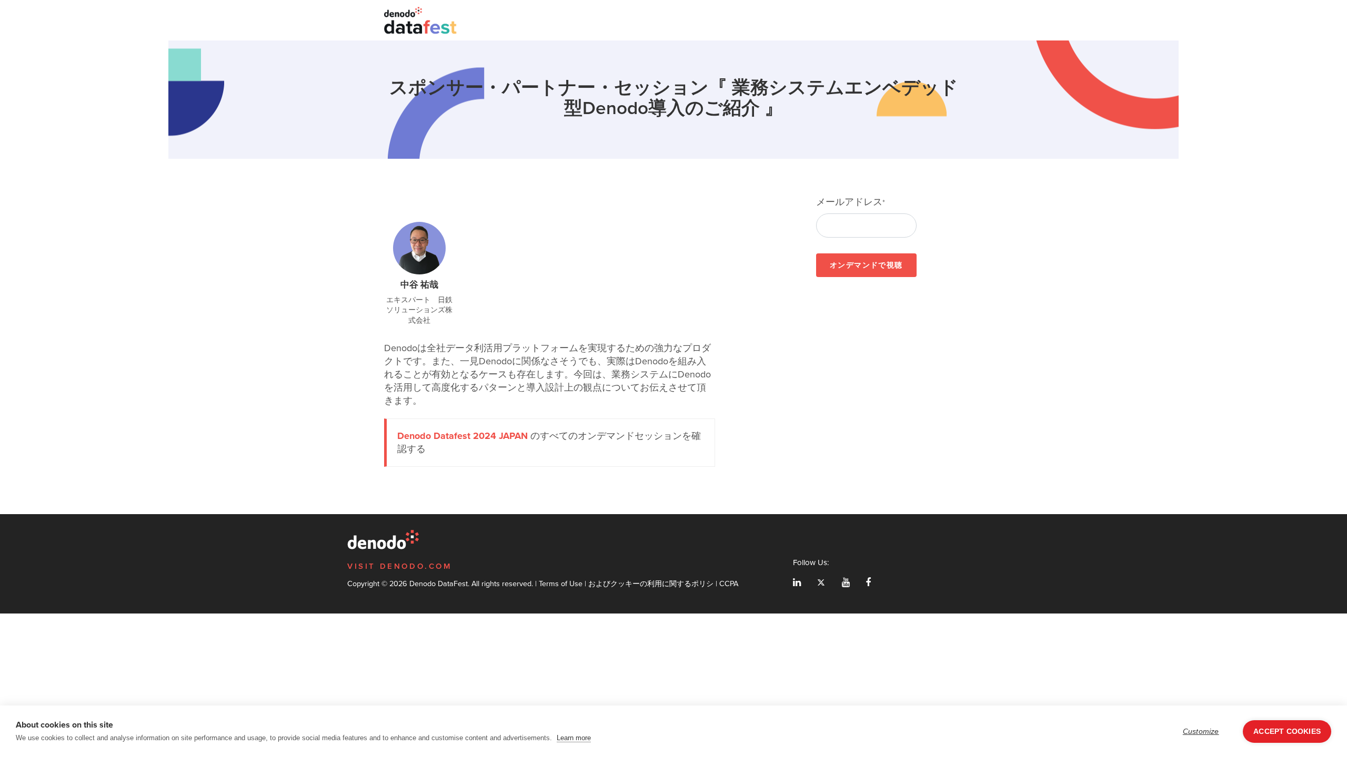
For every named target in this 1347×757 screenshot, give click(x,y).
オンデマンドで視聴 (866, 265)
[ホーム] (421, 20)
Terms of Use (560, 583)
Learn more (574, 738)
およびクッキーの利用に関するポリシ (650, 583)
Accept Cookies (1287, 731)
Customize (1201, 731)
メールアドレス (850, 202)
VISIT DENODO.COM (400, 566)
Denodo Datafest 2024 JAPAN (462, 436)
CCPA (728, 583)
